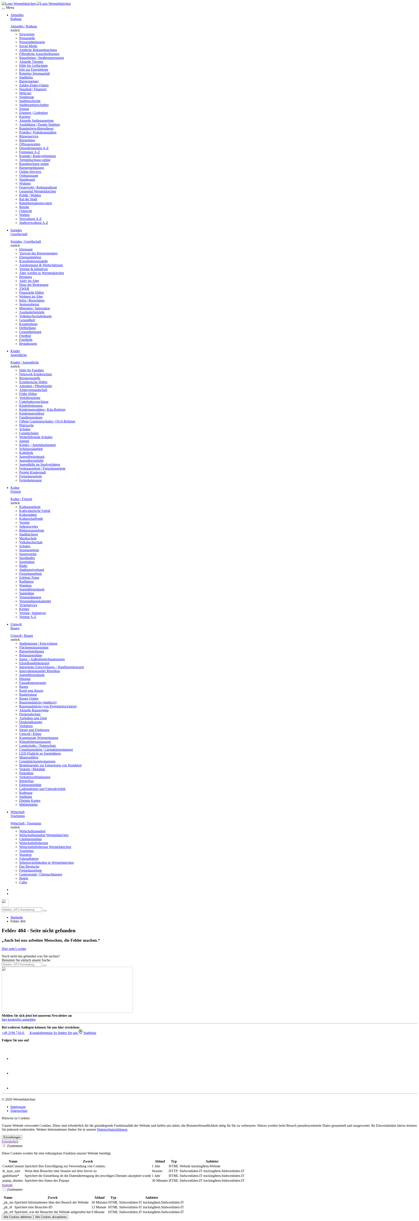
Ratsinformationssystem (35, 203)
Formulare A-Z (29, 152)
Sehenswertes (28, 526)
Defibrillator (27, 328)
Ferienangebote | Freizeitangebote (42, 468)
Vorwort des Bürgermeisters (38, 253)
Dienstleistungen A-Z (34, 148)
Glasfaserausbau (30, 839)
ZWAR (24, 288)
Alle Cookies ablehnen (17, 1217)
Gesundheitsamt (30, 332)
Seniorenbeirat (29, 304)
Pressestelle (27, 38)
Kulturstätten (28, 515)
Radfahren (26, 581)
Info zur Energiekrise (33, 69)
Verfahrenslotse (29, 398)
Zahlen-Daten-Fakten (34, 85)
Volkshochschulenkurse (35, 316)
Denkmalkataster (30, 722)
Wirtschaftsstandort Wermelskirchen (44, 835)
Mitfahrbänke (28, 804)
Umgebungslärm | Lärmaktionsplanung (46, 749)
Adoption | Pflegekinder (35, 386)
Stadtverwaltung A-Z (33, 223)
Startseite (16, 917)
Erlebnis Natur (29, 577)
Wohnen (25, 183)
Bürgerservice (28, 136)
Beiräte (24, 207)
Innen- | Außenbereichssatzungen (42, 659)
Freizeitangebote (30, 476)
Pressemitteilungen (32, 42)
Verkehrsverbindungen (34, 777)
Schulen (24, 429)
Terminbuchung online (34, 160)
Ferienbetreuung (30, 480)
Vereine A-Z (27, 617)
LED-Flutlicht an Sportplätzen (40, 753)
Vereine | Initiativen (32, 613)
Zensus (24, 109)
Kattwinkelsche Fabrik (34, 511)
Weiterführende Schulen (35, 437)
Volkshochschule (31, 542)
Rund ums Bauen (31, 690)
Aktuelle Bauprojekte (34, 710)
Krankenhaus (28, 324)
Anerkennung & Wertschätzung (41, 265)
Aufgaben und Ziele (33, 718)
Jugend (24, 441)
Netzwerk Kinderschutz (35, 374)
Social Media (28, 46)
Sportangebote (29, 550)
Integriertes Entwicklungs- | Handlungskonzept (51, 667)
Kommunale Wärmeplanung (38, 738)
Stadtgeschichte (30, 101)
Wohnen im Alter (31, 296)
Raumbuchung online (34, 164)
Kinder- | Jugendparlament (37, 445)
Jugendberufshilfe (31, 460)
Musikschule (28, 538)
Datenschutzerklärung (112, 1129)
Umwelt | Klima (30, 734)
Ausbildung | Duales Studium (39, 124)
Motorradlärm (28, 757)
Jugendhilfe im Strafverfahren (39, 464)
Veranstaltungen (30, 597)
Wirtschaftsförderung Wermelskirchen (45, 847)
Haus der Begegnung (33, 285)
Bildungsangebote (31, 530)
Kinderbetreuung (31, 405)
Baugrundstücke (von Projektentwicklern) (48, 706)
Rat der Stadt (28, 199)
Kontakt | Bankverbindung (37, 156)
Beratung (25, 277)
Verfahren (26, 726)
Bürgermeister (29, 81)
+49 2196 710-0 (13, 1033)
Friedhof (25, 336)
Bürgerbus (26, 781)
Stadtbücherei (28, 534)
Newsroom (26, 34)
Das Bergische (29, 866)
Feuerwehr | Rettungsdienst (38, 187)
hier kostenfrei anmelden (19, 1019)
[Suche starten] (44, 910)
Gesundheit (27, 320)
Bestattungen (28, 343)
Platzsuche (26, 425)
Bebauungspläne (30, 655)
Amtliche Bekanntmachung (38, 50)
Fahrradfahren (29, 858)
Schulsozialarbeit (31, 449)
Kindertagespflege (31, 413)
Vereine (24, 522)
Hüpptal (24, 679)
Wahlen (24, 215)
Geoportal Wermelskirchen (37, 191)
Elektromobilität (30, 785)
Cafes (23, 882)
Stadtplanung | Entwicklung (38, 643)
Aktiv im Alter (29, 281)
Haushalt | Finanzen (32, 89)
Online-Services (30, 171)
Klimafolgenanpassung (35, 742)
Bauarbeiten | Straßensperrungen (41, 58)
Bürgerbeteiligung (31, 651)
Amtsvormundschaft (33, 390)
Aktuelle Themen (31, 62)
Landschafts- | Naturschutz (37, 745)
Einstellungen (12, 1137)
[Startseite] (36, 3)
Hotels (23, 878)
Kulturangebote (30, 507)
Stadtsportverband (31, 570)
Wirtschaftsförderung (33, 843)
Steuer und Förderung (34, 730)
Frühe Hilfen (28, 394)
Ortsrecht (25, 211)
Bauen (23, 687)
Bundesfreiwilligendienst (36, 128)
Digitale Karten (29, 800)
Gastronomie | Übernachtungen (40, 874)
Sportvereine (28, 554)
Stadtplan (25, 797)
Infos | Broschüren (32, 300)
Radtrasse (26, 793)
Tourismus (26, 851)
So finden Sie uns (66, 1033)
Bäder (23, 566)
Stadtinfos (26, 77)
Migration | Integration (34, 308)
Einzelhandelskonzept (34, 663)
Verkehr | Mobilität (32, 769)
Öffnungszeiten (29, 144)
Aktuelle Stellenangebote (36, 120)
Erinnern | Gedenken (33, 113)
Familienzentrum (30, 417)
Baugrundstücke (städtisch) (38, 702)
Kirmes (24, 609)
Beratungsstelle (29, 378)
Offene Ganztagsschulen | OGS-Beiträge (47, 421)
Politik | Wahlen (30, 195)
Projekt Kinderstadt (32, 472)
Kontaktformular (41, 1033)
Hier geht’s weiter (14, 949)
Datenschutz (18, 1111)
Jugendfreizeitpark (32, 457)
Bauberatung (28, 694)
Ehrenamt (26, 249)
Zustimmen (14, 1146)
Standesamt (27, 179)
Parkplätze (26, 773)
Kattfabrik (26, 453)
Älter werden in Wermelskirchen (41, 273)
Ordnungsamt (28, 175)
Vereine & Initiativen (33, 269)
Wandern (25, 585)
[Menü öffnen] (3, 8)
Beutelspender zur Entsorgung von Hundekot (50, 765)
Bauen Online (28, 698)
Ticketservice (28, 605)
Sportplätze (27, 562)
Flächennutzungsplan (33, 647)
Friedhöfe (26, 340)
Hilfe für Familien (31, 370)
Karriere (25, 116)
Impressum (18, 1107)
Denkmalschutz (30, 714)
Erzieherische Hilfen (33, 382)
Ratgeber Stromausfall (34, 73)
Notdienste (26, 97)
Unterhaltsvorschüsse (33, 402)
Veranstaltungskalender (35, 601)
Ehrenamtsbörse (30, 257)
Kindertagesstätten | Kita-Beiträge (42, 409)
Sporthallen (27, 558)
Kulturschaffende (31, 518)
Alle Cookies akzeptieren (51, 1217)
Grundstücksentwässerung (37, 761)
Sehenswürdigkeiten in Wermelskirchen (46, 862)
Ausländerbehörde (32, 312)
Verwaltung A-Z (30, 219)
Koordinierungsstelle (33, 261)
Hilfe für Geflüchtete (33, 65)
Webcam (25, 93)
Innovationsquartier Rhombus (39, 671)
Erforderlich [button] (10, 1141)
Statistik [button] (7, 1185)
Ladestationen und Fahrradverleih (42, 789)
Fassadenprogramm (32, 683)
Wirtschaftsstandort (32, 831)
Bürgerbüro (27, 140)
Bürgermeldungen (31, 168)
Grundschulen (29, 433)
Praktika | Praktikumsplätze (38, 132)
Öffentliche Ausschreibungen (39, 54)
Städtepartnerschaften (34, 105)
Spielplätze (26, 593)
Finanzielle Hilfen (31, 292)
